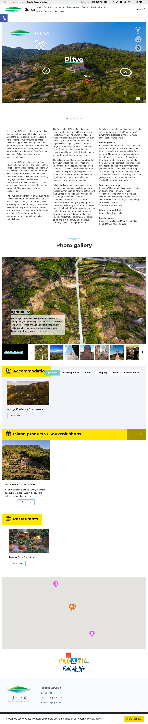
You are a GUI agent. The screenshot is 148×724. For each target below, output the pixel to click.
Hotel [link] (115, 372)
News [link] (38, 7)
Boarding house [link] (71, 372)
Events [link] (85, 7)
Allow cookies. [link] (133, 719)
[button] (67, 118)
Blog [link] (62, 11)
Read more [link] (15, 415)
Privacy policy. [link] (94, 719)
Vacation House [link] (131, 372)
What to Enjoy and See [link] (47, 11)
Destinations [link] (73, 7)
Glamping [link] (102, 372)
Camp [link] (88, 372)
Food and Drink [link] (98, 7)
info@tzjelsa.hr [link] (54, 702)
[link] (4, 18)
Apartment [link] (52, 372)
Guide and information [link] (54, 7)
